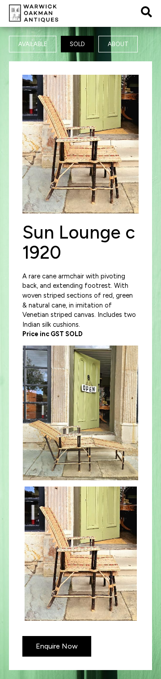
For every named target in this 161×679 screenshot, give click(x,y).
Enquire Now (57, 646)
